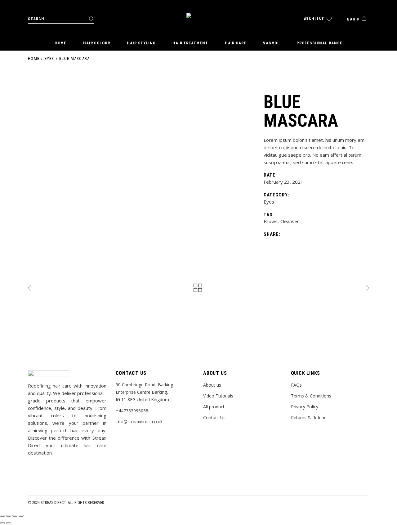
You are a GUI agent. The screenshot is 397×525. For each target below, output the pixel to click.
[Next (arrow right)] (8, 523)
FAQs (296, 385)
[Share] (8, 516)
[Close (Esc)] (2, 516)
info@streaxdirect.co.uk (139, 421)
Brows (271, 221)
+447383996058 (132, 411)
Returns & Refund (309, 417)
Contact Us (214, 417)
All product (214, 407)
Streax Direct (53, 502)
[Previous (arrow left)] (2, 523)
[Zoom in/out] (21, 516)
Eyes (269, 202)
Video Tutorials (218, 396)
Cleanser (289, 221)
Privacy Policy (304, 407)
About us (212, 385)
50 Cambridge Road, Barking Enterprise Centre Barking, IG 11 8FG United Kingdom (144, 392)
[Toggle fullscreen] (14, 516)
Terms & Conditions (311, 396)
